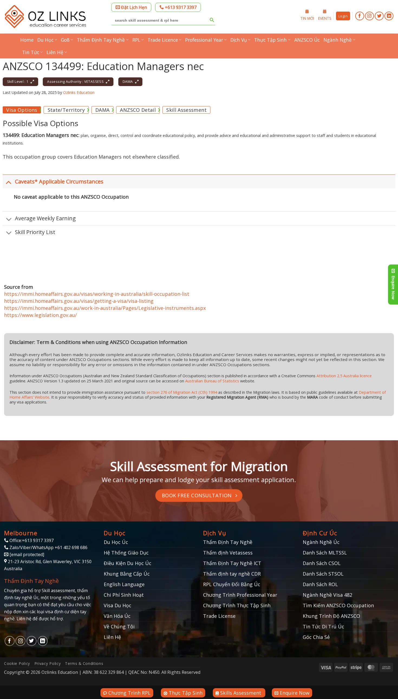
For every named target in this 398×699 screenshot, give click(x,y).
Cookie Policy (17, 663)
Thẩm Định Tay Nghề (101, 40)
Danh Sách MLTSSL (325, 552)
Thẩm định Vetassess (228, 552)
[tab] (22, 109)
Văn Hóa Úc (117, 616)
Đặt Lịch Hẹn (133, 7)
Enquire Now (293, 693)
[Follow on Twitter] (379, 16)
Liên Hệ (55, 52)
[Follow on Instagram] (369, 16)
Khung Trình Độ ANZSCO (331, 616)
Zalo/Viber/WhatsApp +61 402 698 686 (47, 547)
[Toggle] (9, 182)
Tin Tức (30, 52)
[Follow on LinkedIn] (388, 16)
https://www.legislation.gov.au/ (40, 315)
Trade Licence (163, 40)
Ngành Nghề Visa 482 (327, 595)
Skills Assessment (241, 693)
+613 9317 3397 (180, 7)
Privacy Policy (47, 663)
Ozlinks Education (78, 92)
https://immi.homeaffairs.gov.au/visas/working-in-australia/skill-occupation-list (96, 294)
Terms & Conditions (84, 663)
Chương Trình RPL (129, 693)
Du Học (45, 40)
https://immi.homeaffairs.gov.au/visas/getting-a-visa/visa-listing (79, 301)
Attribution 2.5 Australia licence (344, 375)
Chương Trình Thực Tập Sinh (236, 605)
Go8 (65, 40)
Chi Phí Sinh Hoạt (124, 595)
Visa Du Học (117, 605)
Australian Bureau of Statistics (212, 380)
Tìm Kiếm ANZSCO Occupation (338, 605)
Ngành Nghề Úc (321, 542)
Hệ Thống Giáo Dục (126, 552)
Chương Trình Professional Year (240, 595)
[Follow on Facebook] (359, 16)
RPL (136, 40)
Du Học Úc (116, 542)
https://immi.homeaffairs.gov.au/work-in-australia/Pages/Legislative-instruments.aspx (105, 308)
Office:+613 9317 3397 (31, 540)
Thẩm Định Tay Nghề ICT (232, 563)
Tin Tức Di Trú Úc (323, 626)
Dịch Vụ (238, 40)
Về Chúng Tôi (119, 626)
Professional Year (204, 40)
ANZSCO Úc (307, 40)
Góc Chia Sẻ (316, 637)
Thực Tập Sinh (270, 40)
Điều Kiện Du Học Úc (127, 563)
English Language (124, 584)
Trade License (219, 616)
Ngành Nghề (338, 40)
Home (27, 40)
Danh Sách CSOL (322, 563)
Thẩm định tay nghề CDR (232, 573)
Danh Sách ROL (320, 584)
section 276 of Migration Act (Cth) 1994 (181, 392)
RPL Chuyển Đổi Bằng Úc (231, 584)
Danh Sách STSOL (323, 573)
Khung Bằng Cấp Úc (127, 573)
